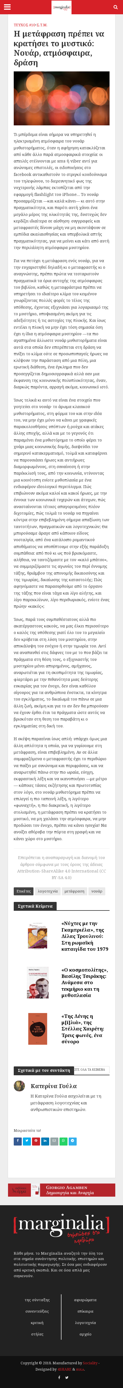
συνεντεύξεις (37, 1311)
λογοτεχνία (48, 891)
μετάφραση (74, 891)
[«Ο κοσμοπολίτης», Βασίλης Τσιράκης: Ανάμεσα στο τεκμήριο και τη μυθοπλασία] (38, 982)
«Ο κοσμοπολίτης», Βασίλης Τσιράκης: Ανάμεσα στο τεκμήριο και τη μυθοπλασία (84, 982)
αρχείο (86, 1334)
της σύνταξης (37, 1299)
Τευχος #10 (24, 25)
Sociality (90, 1363)
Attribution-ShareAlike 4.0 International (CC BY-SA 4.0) (61, 874)
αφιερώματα (85, 1299)
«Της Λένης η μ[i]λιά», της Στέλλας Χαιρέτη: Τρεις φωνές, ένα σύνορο (82, 1029)
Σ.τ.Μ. (42, 25)
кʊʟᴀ (80, 1369)
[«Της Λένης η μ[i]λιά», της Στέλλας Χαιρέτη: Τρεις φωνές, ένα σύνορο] (38, 1028)
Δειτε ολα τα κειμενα (88, 1070)
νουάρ (96, 891)
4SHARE (64, 1369)
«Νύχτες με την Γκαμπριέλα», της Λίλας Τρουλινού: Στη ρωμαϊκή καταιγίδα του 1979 (84, 936)
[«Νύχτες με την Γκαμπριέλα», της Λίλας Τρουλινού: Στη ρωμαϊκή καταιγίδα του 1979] (38, 936)
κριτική (37, 1322)
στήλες (37, 1334)
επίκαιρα (86, 1311)
